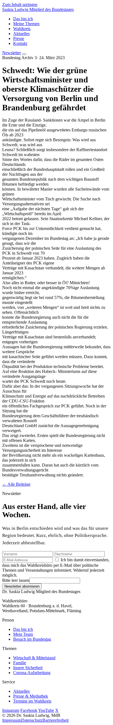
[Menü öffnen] (24, 54)
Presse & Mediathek (30, 696)
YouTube (46, 710)
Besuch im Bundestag (32, 639)
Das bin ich (23, 18)
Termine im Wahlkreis (32, 701)
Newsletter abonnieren (21, 586)
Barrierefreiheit (56, 720)
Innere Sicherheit (28, 667)
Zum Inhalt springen (19, 4)
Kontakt (20, 43)
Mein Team (23, 634)
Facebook (28, 710)
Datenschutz (32, 720)
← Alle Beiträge (16, 484)
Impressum (11, 720)
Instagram (10, 710)
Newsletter (11, 52)
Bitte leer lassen (15, 580)
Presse (18, 38)
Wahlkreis (21, 28)
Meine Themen (26, 23)
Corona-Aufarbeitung (31, 672)
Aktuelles (21, 33)
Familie (19, 662)
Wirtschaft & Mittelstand (34, 657)
